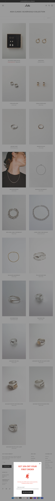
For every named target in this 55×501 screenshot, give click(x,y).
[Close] (39, 463)
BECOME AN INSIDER (27, 492)
